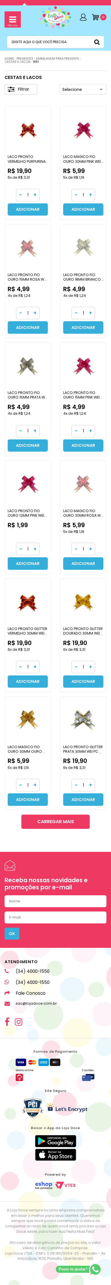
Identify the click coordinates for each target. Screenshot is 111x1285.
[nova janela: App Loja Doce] (55, 1141)
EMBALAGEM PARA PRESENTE (57, 59)
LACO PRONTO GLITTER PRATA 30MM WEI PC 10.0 (83, 751)
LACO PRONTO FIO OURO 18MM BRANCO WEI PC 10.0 (82, 279)
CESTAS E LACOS (17, 62)
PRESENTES (25, 59)
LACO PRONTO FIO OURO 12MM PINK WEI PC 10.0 (26, 515)
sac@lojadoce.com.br (36, 1003)
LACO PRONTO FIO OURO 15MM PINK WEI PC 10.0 (81, 397)
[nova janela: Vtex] (65, 1185)
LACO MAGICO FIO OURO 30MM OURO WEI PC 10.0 (25, 751)
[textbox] (55, 42)
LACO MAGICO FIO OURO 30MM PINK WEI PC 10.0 (82, 161)
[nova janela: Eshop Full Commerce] (43, 1185)
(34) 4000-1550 (33, 971)
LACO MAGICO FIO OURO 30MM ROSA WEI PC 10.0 (83, 515)
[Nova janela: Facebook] (7, 1021)
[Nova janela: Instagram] (18, 1021)
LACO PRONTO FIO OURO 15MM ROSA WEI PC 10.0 (27, 279)
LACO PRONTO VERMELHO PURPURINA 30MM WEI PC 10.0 (27, 161)
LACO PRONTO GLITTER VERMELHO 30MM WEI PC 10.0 (27, 633)
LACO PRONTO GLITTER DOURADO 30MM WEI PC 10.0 (83, 633)
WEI (36, 62)
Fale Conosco (31, 993)
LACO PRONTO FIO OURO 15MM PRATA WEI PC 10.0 (28, 397)
